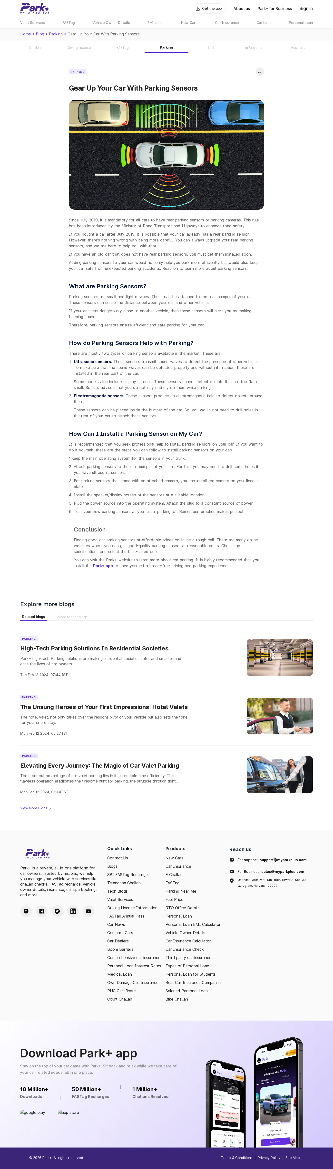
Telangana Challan (124, 882)
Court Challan (119, 999)
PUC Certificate (121, 990)
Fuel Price (174, 899)
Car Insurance (178, 866)
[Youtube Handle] (88, 911)
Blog (40, 33)
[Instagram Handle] (26, 911)
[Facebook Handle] (42, 911)
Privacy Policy (269, 1158)
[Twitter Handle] (57, 911)
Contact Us (117, 858)
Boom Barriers (120, 949)
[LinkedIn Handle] (73, 911)
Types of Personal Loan (187, 965)
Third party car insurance (188, 957)
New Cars (174, 858)
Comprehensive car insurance (133, 957)
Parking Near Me (181, 891)
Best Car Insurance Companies (194, 982)
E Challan (174, 874)
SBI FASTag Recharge (127, 874)
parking (56, 33)
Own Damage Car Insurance (132, 982)
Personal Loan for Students (191, 974)
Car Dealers (118, 941)
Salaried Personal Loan (187, 990)
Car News (116, 924)
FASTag (172, 882)
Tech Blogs (117, 891)
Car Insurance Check (185, 949)
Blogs (112, 866)
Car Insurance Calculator (188, 941)
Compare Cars (120, 932)
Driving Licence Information (132, 907)
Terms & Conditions (237, 1158)
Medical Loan (119, 974)
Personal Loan (179, 916)
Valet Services (120, 899)
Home (25, 33)
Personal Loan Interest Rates (134, 965)
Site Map (292, 1158)
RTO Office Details (183, 907)
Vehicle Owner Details (185, 932)
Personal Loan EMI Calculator (193, 924)
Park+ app (103, 565)
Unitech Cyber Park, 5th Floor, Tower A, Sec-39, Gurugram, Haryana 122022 (272, 882)
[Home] (34, 8)
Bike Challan (177, 999)
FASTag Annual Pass (125, 916)
